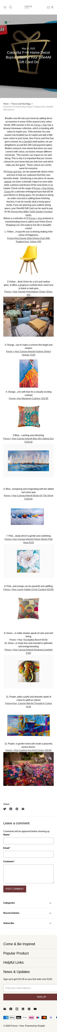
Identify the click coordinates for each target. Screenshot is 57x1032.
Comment (9, 861)
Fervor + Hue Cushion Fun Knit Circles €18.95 (28, 750)
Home (6, 104)
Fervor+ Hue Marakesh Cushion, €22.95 (28, 398)
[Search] (10, 7)
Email (7, 848)
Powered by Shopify (35, 1026)
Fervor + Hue (40, 125)
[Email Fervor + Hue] (6, 1009)
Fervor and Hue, (14, 171)
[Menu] (5, 7)
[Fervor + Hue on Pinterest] (31, 1009)
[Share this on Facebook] (11, 809)
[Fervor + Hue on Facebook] (12, 1009)
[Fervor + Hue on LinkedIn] (25, 1009)
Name (7, 834)
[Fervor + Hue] (28, 7)
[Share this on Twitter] (5, 809)
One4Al (27, 141)
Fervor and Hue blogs (21, 104)
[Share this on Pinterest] (17, 809)
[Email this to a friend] (23, 809)
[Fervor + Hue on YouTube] (37, 1009)
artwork (7, 181)
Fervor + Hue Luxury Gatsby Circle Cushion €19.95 (28, 589)
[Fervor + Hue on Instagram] (18, 1009)
